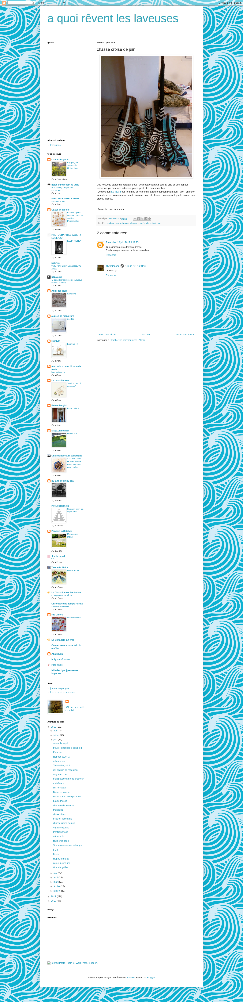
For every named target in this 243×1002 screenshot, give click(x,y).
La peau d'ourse (60, 380)
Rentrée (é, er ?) (61, 756)
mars (56, 882)
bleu (117, 223)
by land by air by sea (62, 481)
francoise (111, 242)
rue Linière (57, 614)
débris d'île (58, 836)
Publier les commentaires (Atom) (128, 340)
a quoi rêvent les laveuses (112, 18)
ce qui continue (74, 617)
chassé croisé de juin (64, 823)
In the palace (73, 408)
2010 (54, 900)
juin (56, 739)
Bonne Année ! (73, 570)
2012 (54, 727)
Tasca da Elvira (59, 567)
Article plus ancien (185, 334)
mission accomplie (62, 818)
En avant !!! (72, 344)
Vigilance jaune (61, 827)
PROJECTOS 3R (60, 506)
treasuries (55, 145)
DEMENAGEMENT (60, 606)
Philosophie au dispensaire (67, 796)
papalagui (56, 277)
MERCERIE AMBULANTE (65, 198)
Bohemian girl (58, 405)
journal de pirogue (59, 688)
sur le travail (59, 787)
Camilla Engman (60, 159)
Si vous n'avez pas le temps (67, 845)
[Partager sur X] (142, 219)
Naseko (131, 977)
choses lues (59, 814)
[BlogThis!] (138, 219)
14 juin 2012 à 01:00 (135, 266)
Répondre (111, 255)
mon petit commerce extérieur (68, 778)
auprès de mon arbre (62, 316)
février (57, 886)
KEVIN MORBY (74, 241)
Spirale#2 (71, 294)
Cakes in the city (60, 209)
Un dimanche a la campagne (66, 455)
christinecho (112, 266)
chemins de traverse (63, 805)
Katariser (57, 752)
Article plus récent (107, 334)
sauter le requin (61, 743)
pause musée (60, 801)
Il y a (55, 850)
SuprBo (55, 263)
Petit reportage (60, 832)
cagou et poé (60, 774)
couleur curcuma (61, 863)
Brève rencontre (61, 792)
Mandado (58, 810)
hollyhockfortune (60, 659)
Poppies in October (61, 531)
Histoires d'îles (58, 201)
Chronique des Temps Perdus (67, 603)
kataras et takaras (128, 223)
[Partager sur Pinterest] (149, 219)
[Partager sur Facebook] (146, 219)
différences (59, 761)
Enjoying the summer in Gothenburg (72, 165)
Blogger (151, 977)
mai (56, 873)
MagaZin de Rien (60, 430)
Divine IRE (72, 433)
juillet (57, 735)
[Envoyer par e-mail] (135, 219)
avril (56, 877)
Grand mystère (60, 867)
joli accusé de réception (65, 770)
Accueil (146, 334)
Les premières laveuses (62, 692)
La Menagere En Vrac (62, 640)
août (56, 730)
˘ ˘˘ (52, 559)
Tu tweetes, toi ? (61, 765)
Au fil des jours (59, 291)
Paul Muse (57, 665)
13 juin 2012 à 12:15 (128, 242)
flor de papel (58, 556)
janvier (57, 890)
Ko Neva (116, 191)
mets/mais (58, 783)
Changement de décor (61, 595)
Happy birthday (61, 858)
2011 (54, 896)
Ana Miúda (57, 654)
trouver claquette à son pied (67, 748)
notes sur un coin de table (65, 184)
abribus (110, 223)
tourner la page (61, 841)
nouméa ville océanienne (149, 223)
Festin (56, 854)
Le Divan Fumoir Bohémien (66, 592)
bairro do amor (58, 372)
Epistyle (55, 341)
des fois (70, 319)
